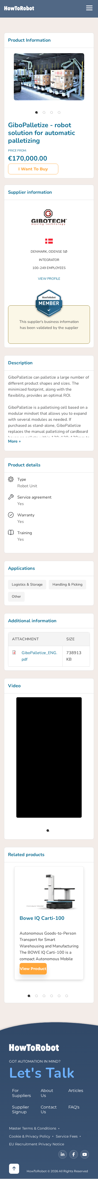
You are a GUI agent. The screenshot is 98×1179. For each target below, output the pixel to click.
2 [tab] (44, 112)
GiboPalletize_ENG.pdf (39, 656)
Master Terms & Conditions (32, 1128)
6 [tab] (66, 996)
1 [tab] (36, 112)
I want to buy (33, 169)
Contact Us (49, 1109)
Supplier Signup (20, 1109)
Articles (75, 1090)
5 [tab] (59, 996)
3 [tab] (51, 112)
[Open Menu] (89, 8)
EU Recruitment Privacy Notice (36, 1144)
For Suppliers (21, 1093)
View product (33, 968)
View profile (49, 278)
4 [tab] (59, 112)
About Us (47, 1093)
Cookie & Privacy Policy (29, 1136)
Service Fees (67, 1136)
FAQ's (73, 1107)
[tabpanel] (49, 77)
